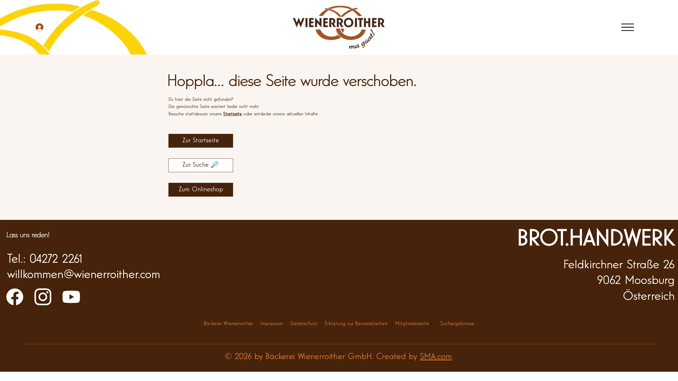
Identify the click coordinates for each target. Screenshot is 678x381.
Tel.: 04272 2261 (44, 259)
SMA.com (436, 357)
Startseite (232, 114)
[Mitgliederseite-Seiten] (431, 324)
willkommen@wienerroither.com (83, 275)
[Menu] (628, 27)
